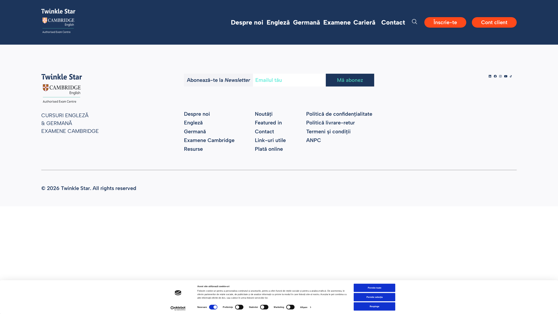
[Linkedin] (490, 76)
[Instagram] (500, 76)
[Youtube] (505, 76)
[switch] (239, 307)
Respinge (374, 306)
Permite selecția (374, 297)
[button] (249, 22)
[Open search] (415, 22)
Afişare (303, 307)
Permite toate (374, 288)
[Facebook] (495, 76)
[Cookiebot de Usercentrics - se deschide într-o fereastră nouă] (178, 308)
